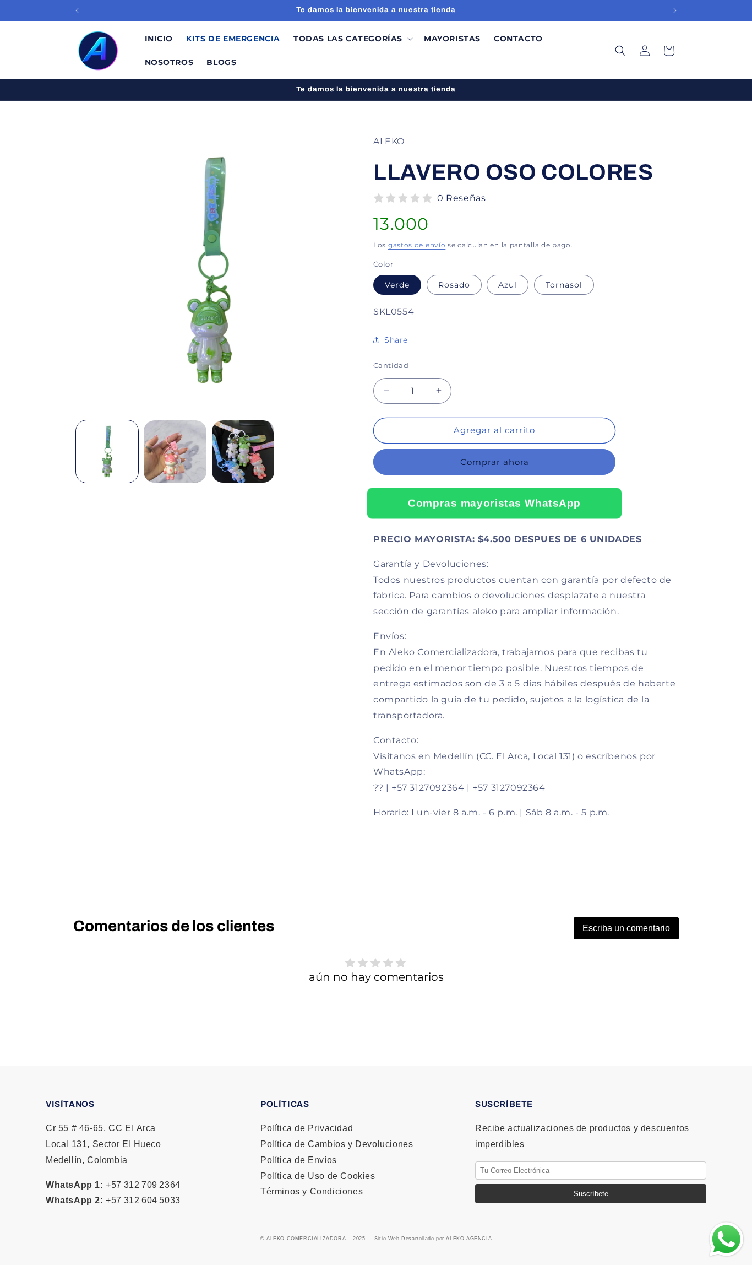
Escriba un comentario (626, 928)
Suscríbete (591, 1194)
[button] (352, 38)
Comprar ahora (494, 462)
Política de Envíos (298, 1160)
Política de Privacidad (306, 1128)
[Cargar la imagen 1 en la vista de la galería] (107, 451)
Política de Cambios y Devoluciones (336, 1144)
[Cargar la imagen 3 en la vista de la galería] (243, 451)
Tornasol (564, 285)
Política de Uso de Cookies (317, 1176)
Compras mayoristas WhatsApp (494, 503)
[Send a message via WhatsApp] (726, 1239)
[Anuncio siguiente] (675, 10)
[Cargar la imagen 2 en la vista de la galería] (175, 451)
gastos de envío (417, 245)
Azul (507, 285)
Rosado (454, 285)
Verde (397, 285)
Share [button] (396, 340)
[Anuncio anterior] (77, 10)
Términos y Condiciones (311, 1191)
